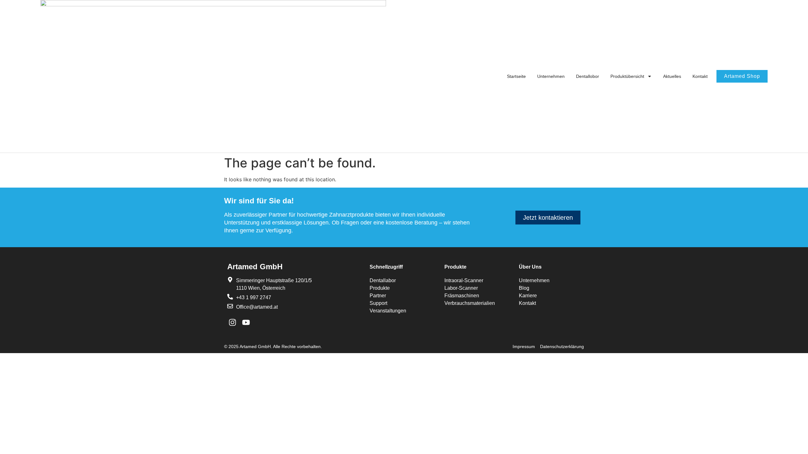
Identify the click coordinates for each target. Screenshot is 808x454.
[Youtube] (246, 322)
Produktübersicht (627, 76)
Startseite (516, 76)
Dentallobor (587, 76)
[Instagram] (232, 322)
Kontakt (700, 76)
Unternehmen (551, 76)
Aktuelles (672, 76)
